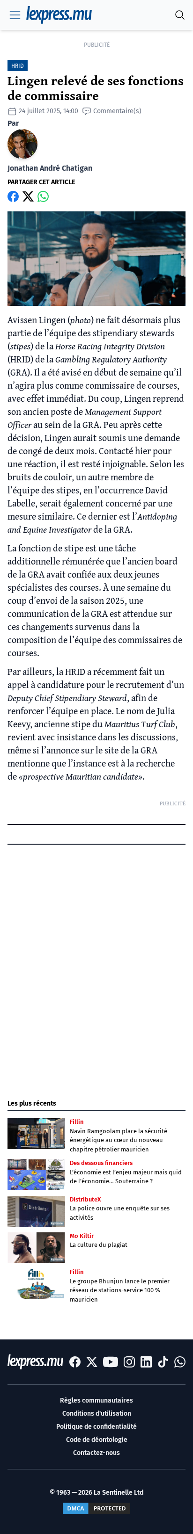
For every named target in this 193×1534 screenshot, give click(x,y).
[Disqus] (96, 963)
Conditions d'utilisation (96, 1414)
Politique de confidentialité (96, 1427)
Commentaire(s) (117, 111)
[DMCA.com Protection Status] (96, 1508)
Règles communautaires (96, 1400)
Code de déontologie (96, 1440)
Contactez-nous (96, 1453)
